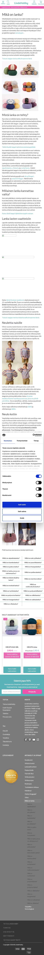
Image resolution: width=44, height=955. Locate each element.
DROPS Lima (32, 647)
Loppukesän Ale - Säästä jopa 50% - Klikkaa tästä (14, 7)
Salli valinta (22, 511)
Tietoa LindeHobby (9, 704)
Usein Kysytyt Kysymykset (7, 709)
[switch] (39, 482)
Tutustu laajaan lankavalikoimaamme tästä (17, 59)
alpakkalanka (6, 168)
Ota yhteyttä (8, 932)
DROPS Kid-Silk (12, 647)
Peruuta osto (7, 717)
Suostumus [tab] (8, 441)
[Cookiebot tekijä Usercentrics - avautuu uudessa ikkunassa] (33, 435)
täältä (30, 407)
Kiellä (22, 518)
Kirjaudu (32, 691)
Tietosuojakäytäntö (11, 940)
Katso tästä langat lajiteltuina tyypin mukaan (17, 213)
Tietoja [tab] (36, 441)
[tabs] (8, 3)
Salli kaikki (22, 505)
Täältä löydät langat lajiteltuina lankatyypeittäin (18, 147)
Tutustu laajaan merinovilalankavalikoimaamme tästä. (20, 318)
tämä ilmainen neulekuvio (15, 300)
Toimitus (5, 713)
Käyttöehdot (8, 936)
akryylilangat (29, 176)
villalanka (15, 168)
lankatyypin (19, 33)
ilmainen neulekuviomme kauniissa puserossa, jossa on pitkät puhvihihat (20, 398)
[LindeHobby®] (21, 3)
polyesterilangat (17, 179)
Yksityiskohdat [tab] (22, 441)
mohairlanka (25, 168)
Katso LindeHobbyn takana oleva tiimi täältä (31, 732)
